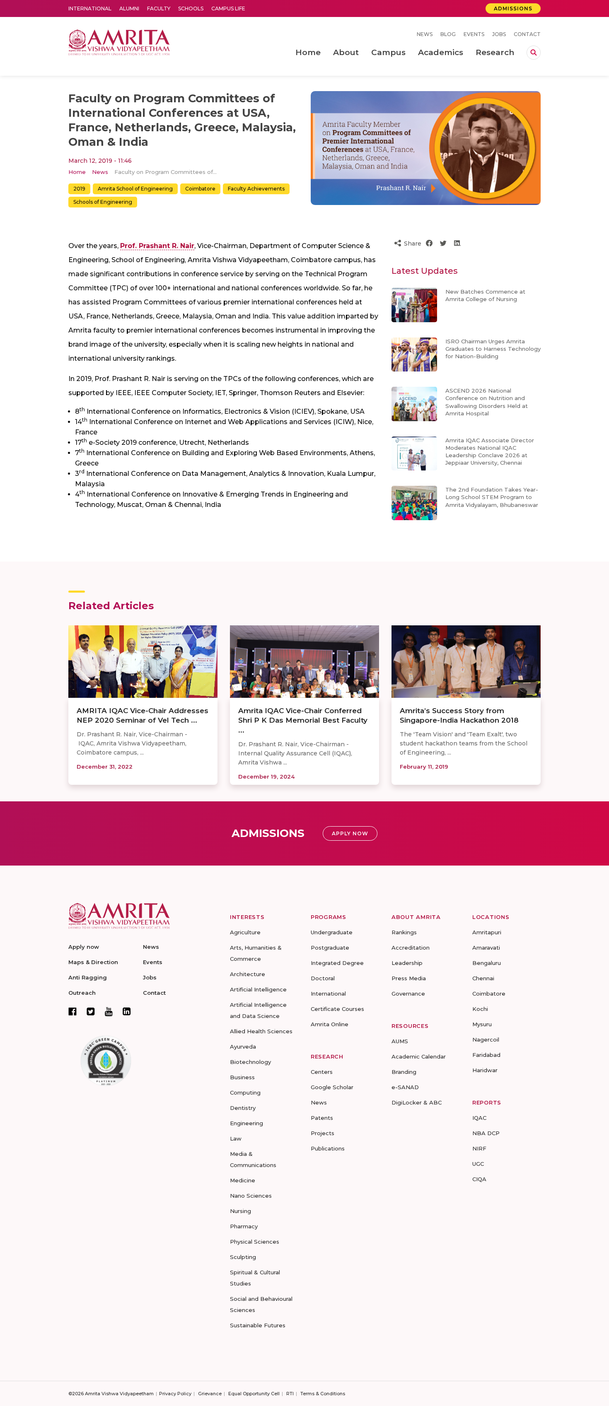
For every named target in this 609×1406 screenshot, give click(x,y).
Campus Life (228, 8)
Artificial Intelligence (258, 989)
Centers (322, 1071)
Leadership (407, 963)
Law (236, 1138)
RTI (290, 1393)
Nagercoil (485, 1039)
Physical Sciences (254, 1241)
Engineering (246, 1123)
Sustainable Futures (257, 1325)
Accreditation (411, 947)
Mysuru (482, 1024)
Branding (404, 1071)
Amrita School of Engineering (135, 189)
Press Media (409, 978)
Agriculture (245, 932)
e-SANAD (405, 1087)
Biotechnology (250, 1062)
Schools (190, 8)
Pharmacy (244, 1226)
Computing (245, 1092)
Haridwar (485, 1070)
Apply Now (350, 833)
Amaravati (486, 947)
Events (474, 34)
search (534, 53)
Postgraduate (330, 947)
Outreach (82, 992)
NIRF (479, 1148)
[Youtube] (109, 1011)
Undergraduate (332, 932)
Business (242, 1077)
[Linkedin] (127, 1011)
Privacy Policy (175, 1393)
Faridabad (486, 1054)
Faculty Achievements (256, 189)
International (89, 8)
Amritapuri (486, 932)
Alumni (129, 8)
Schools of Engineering (102, 202)
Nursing (240, 1211)
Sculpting (243, 1257)
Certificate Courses (337, 1009)
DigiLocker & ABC (417, 1102)
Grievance (210, 1393)
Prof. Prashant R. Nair (157, 246)
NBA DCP (486, 1133)
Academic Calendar (419, 1056)
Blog (448, 34)
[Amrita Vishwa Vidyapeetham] (119, 42)
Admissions (513, 8)
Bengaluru (486, 963)
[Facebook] (72, 1011)
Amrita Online (329, 1024)
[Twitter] (91, 1011)
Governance (408, 993)
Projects (322, 1133)
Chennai (483, 978)
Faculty (158, 8)
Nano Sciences (251, 1195)
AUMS (400, 1041)
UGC (478, 1163)
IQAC (479, 1117)
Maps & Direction (93, 962)
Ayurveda (243, 1046)
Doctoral (323, 978)
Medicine (242, 1180)
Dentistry (243, 1108)
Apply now (83, 946)
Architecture (247, 974)
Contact (527, 34)
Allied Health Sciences (261, 1031)
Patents (322, 1117)
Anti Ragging (87, 977)
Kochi (480, 1009)
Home (77, 172)
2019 (79, 189)
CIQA (479, 1179)
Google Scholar (332, 1087)
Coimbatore (200, 189)
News (425, 34)
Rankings (404, 932)
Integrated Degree (337, 963)
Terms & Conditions (322, 1393)
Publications (328, 1148)
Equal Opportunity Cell (254, 1393)
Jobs (499, 34)
